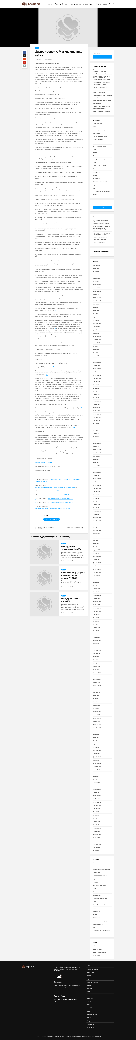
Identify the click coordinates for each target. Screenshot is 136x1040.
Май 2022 (95, 430)
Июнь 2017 (96, 543)
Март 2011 (96, 786)
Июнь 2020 (96, 495)
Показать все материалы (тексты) (51, 519)
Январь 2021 (96, 475)
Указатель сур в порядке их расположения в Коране (101, 83)
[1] (55, 310)
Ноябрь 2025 (96, 294)
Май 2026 (95, 275)
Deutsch (89, 988)
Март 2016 (96, 592)
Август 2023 (96, 381)
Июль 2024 (96, 346)
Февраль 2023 (97, 401)
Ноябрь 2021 (96, 446)
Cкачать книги (97, 123)
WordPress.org (97, 955)
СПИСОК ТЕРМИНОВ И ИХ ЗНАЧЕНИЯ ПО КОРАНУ (100, 88)
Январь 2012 (96, 753)
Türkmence (90, 1024)
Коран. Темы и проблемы (100, 165)
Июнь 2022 (96, 427)
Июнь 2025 (96, 310)
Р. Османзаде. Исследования (101, 191)
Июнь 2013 (96, 698)
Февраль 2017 (97, 556)
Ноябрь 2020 (96, 482)
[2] (55, 328)
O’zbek (89, 995)
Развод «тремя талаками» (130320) (71, 547)
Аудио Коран (88, 4)
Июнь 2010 (96, 815)
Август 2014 (96, 653)
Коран (94, 162)
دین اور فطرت (90, 1027)
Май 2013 (95, 702)
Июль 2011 (96, 773)
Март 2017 (96, 553)
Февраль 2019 (97, 511)
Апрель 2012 (96, 744)
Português (90, 998)
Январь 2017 (96, 559)
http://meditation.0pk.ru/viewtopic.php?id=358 (60, 498)
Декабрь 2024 (97, 330)
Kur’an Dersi (90, 972)
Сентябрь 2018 (97, 520)
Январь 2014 (96, 676)
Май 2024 (95, 352)
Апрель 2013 (96, 705)
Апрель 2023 (96, 394)
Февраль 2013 (97, 711)
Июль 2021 (96, 459)
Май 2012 (95, 740)
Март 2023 (96, 398)
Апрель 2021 (96, 466)
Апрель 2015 (96, 627)
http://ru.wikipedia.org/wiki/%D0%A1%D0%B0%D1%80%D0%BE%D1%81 (55, 487)
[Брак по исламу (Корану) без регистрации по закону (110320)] (44, 578)
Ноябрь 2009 (96, 838)
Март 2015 (96, 631)
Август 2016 (96, 575)
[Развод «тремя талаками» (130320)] (44, 552)
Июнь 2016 (96, 582)
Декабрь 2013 (97, 679)
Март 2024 (96, 359)
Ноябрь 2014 (96, 643)
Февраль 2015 (97, 634)
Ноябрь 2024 (96, 333)
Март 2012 (96, 747)
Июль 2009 (96, 850)
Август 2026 (96, 265)
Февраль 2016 (97, 595)
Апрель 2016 (96, 588)
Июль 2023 (96, 385)
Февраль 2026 (97, 284)
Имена (95, 152)
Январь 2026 (96, 288)
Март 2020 (96, 498)
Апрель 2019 (96, 504)
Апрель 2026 (96, 278)
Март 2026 (96, 281)
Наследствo (96, 172)
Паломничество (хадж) (100, 181)
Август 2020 (96, 491)
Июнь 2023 (96, 388)
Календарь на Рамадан (100, 159)
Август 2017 (96, 540)
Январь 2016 (96, 598)
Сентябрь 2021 (97, 453)
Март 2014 (96, 669)
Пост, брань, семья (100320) (70, 599)
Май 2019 (95, 501)
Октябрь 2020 (97, 485)
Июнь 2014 (96, 660)
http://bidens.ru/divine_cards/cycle (57, 491)
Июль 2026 (96, 268)
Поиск (102, 57)
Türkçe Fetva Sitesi (92, 969)
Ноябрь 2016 (96, 566)
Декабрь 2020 (97, 478)
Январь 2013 (96, 715)
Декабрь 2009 (97, 834)
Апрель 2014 (96, 666)
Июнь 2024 (96, 349)
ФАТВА (89, 992)
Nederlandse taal (92, 1014)
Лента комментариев (99, 952)
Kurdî (88, 1011)
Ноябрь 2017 (96, 533)
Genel (94, 126)
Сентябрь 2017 (97, 537)
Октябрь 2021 (97, 449)
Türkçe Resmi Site (92, 966)
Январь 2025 (96, 326)
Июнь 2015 (96, 621)
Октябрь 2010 (97, 802)
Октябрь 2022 (97, 414)
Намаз (95, 169)
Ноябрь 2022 (96, 411)
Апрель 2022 (96, 433)
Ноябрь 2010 (96, 799)
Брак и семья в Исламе (100, 136)
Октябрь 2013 (97, 685)
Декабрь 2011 (97, 757)
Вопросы (95, 143)
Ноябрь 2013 (96, 682)
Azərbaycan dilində (92, 982)
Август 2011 (96, 770)
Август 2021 (96, 456)
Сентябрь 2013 (97, 689)
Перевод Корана (61, 4)
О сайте (49, 4)
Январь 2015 (96, 637)
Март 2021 (96, 469)
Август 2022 (96, 420)
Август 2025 (96, 304)
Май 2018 (95, 527)
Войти (94, 946)
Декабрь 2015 (97, 601)
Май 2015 (95, 624)
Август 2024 (96, 343)
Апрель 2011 (96, 782)
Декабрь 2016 (97, 563)
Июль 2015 (96, 618)
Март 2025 (96, 320)
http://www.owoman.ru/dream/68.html (58, 495)
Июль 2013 (96, 695)
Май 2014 (95, 663)
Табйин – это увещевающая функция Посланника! (101, 107)
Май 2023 (95, 391)
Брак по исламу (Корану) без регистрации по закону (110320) (73, 575)
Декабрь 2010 (97, 795)
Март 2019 (96, 508)
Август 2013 (96, 692)
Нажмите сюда (59, 991)
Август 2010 (96, 808)
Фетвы (36, 47)
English (89, 975)
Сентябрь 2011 (97, 766)
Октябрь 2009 (97, 841)
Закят (94, 149)
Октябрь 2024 (97, 336)
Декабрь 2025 (97, 291)
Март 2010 (96, 825)
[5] (81, 408)
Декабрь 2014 (97, 640)
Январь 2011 (96, 792)
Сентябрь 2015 (97, 611)
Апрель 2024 (96, 356)
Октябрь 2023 (97, 375)
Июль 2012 (96, 734)
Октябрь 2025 (97, 297)
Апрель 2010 (96, 821)
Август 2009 (96, 847)
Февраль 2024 (97, 362)
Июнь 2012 (96, 737)
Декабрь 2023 (97, 368)
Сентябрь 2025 (97, 301)
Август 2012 (96, 731)
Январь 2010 (96, 831)
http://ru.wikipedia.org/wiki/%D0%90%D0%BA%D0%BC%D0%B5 (53, 508)
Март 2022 (96, 436)
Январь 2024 (96, 365)
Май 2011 (95, 779)
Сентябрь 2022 (97, 417)
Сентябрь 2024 (97, 339)
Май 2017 (95, 546)
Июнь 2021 (96, 462)
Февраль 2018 (97, 530)
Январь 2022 (96, 440)
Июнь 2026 (96, 271)
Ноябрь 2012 (96, 721)
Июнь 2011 (96, 776)
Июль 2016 (96, 579)
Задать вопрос (101, 4)
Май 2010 (95, 818)
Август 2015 (96, 614)
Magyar (89, 1021)
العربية (88, 979)
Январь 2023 (96, 404)
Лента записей (97, 949)
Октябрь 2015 (97, 608)
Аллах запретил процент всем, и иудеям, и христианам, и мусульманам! (102, 101)
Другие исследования (99, 146)
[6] (35, 421)
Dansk (89, 1017)
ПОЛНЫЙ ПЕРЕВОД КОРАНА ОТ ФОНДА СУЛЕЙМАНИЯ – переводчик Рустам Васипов (101, 77)
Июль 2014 (96, 656)
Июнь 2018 (96, 524)
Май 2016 (95, 585)
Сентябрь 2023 (97, 378)
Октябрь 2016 (97, 569)
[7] (74, 427)
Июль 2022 (96, 424)
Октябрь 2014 (97, 647)
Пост (94, 188)
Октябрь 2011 (97, 763)
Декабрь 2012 (97, 718)
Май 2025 (95, 313)
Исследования (75, 4)
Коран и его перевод (99, 92)
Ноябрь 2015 (96, 605)
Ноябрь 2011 (96, 760)
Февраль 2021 (97, 472)
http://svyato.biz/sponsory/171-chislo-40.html (60, 502)
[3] (53, 367)
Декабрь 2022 (97, 407)
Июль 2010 (96, 812)
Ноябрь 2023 (96, 372)
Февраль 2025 (97, 323)
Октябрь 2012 (97, 724)
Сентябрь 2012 (97, 728)
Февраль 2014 (97, 673)
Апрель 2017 (96, 550)
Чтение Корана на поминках (101, 111)
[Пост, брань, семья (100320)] (44, 604)
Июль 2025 (96, 307)
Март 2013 (96, 708)
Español (89, 1008)
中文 (88, 1004)
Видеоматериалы (98, 139)
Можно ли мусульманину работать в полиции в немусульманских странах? (101, 71)
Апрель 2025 (96, 317)
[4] (47, 374)
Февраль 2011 (97, 789)
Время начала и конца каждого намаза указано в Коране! (102, 96)
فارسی (89, 1001)
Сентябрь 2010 (97, 805)
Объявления (96, 178)
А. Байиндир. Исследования (101, 130)
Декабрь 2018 (97, 517)
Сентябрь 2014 (97, 650)
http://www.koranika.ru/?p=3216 (43, 462)
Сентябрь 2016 (97, 572)
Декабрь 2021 (97, 443)
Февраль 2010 (97, 828)
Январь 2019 (96, 514)
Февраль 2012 (97, 750)
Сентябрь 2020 (97, 488)
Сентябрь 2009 (97, 844)
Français (89, 985)
